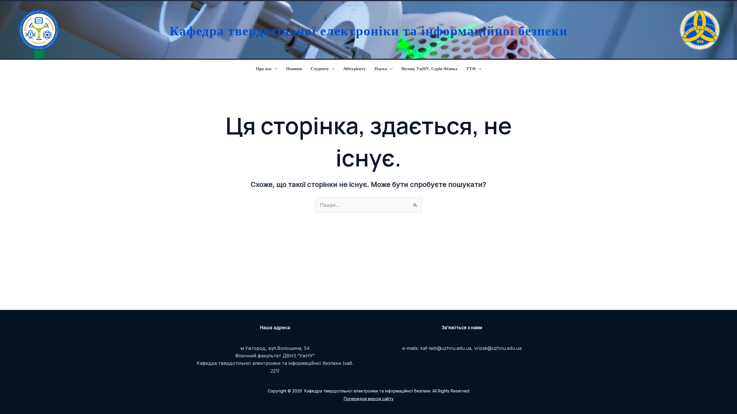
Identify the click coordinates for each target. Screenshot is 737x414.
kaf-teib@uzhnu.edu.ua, (446, 348)
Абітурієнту (354, 68)
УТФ (471, 68)
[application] (275, 68)
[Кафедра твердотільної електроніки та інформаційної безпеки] (37, 29)
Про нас (264, 68)
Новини (294, 68)
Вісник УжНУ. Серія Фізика (429, 68)
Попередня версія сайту (369, 398)
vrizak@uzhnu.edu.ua (498, 348)
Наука (381, 68)
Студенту (320, 68)
